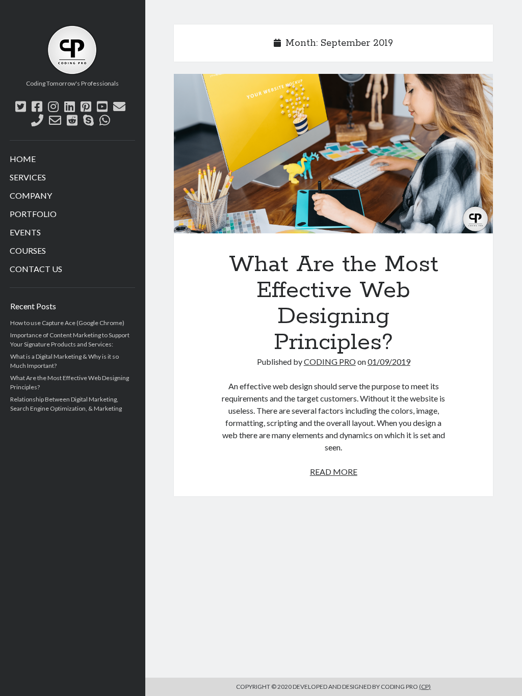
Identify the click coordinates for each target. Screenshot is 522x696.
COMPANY (31, 195)
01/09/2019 (389, 361)
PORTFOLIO (33, 214)
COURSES (28, 250)
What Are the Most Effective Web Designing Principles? (333, 153)
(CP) (425, 686)
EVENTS (25, 232)
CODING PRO (330, 361)
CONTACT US (36, 269)
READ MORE (333, 471)
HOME (23, 159)
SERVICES (28, 177)
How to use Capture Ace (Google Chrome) (67, 323)
